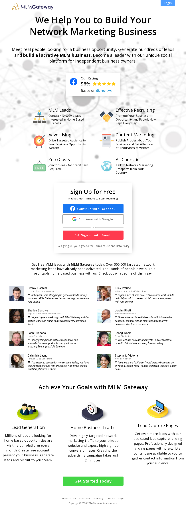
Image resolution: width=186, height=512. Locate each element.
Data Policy (122, 246)
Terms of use (102, 246)
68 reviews (104, 90)
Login (121, 498)
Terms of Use (69, 498)
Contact (111, 498)
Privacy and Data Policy (91, 498)
